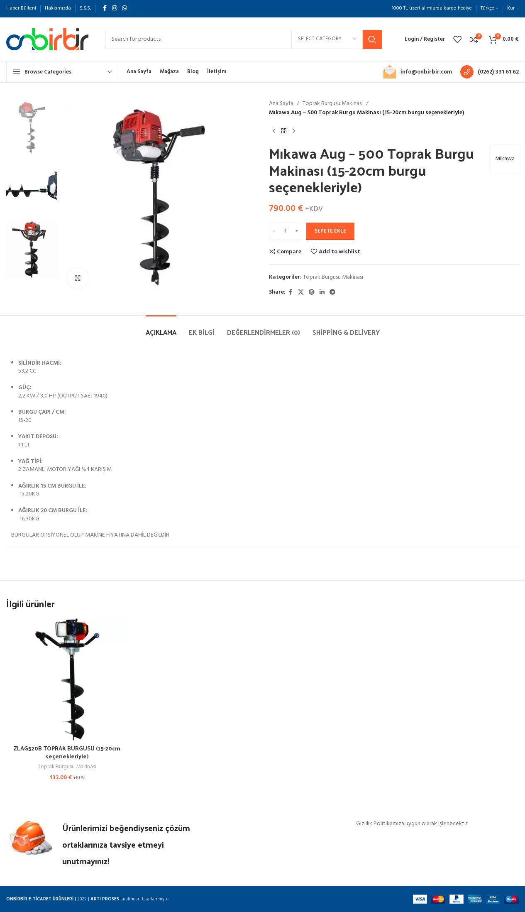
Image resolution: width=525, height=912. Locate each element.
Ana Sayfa (281, 103)
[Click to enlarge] (77, 277)
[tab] (161, 328)
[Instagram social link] (115, 8)
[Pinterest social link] (311, 293)
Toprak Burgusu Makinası (333, 103)
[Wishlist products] (457, 39)
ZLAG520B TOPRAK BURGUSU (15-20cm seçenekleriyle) (67, 752)
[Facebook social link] (105, 8)
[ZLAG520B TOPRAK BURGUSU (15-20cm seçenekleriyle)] (67, 679)
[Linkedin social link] (322, 293)
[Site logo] (47, 39)
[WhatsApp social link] (124, 8)
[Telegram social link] (332, 293)
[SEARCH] (372, 39)
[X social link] (300, 293)
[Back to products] (284, 131)
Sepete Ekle (330, 231)
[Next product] (294, 131)
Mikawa (505, 159)
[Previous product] (274, 131)
